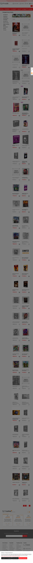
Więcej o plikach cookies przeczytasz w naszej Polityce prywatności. (10, 556)
